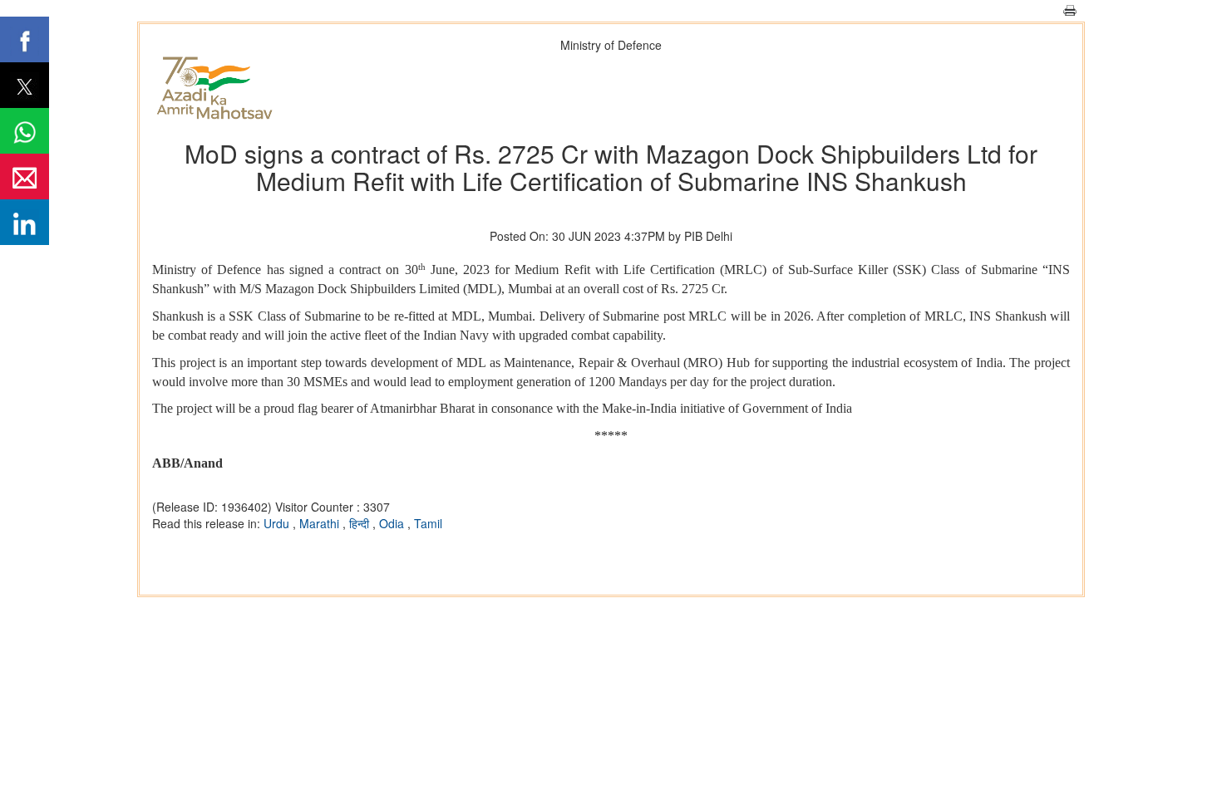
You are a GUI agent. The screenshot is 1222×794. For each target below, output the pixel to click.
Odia (393, 523)
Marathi (320, 523)
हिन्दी (360, 523)
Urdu (278, 523)
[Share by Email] (24, 176)
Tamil (428, 523)
